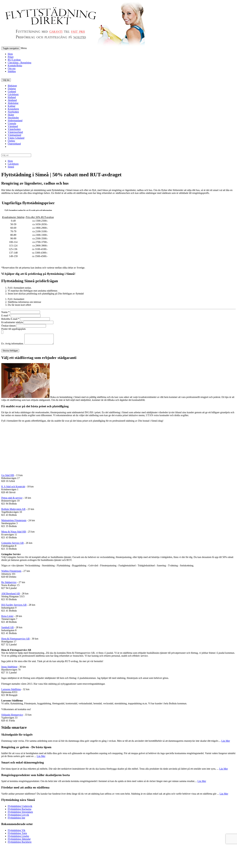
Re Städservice (8, 582)
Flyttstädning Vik (16, 830)
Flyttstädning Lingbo (18, 836)
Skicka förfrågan (10, 350)
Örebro (11, 140)
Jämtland (12, 100)
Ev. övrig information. (12, 343)
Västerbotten (14, 129)
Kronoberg (13, 109)
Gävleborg (13, 94)
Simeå (11, 166)
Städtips (12, 71)
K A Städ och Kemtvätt (13, 486)
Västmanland (14, 135)
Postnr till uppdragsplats (13, 329)
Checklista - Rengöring (19, 62)
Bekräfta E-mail (10, 319)
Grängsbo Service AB (12, 543)
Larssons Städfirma (11, 689)
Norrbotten (13, 111)
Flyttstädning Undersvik (20, 806)
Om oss (11, 68)
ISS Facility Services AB (14, 604)
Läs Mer (225, 740)
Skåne (11, 114)
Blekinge (12, 85)
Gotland (12, 91)
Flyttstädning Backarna (19, 809)
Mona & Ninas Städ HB (13, 531)
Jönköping (13, 103)
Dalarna (12, 88)
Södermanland (15, 120)
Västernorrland (15, 132)
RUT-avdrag (14, 59)
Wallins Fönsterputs (11, 571)
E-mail (5, 315)
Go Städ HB (7, 475)
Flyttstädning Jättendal (19, 839)
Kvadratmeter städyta (12, 322)
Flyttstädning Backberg (19, 842)
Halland (12, 97)
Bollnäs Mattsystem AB (13, 509)
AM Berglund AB (10, 593)
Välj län (6, 80)
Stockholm (13, 117)
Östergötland (14, 143)
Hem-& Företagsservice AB (15, 638)
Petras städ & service (11, 497)
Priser (11, 56)
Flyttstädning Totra (17, 833)
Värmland (13, 126)
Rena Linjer (7, 616)
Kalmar (11, 106)
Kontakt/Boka (15, 65)
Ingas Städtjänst (9, 666)
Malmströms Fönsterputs (13, 520)
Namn (5, 312)
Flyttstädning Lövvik (18, 814)
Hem (10, 54)
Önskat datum (8, 325)
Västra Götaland (16, 138)
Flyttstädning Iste (16, 817)
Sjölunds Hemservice (12, 714)
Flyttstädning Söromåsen (20, 812)
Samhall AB (7, 627)
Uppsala (12, 123)
